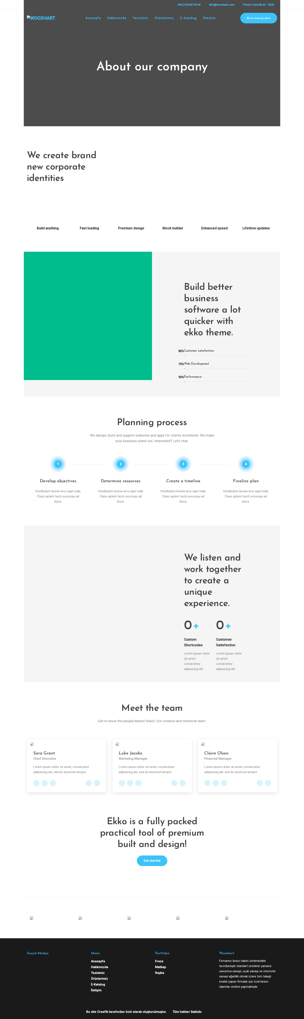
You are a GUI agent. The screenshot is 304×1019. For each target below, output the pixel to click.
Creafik (102, 1012)
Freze (159, 961)
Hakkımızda (116, 18)
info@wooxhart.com (221, 4)
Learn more (129, 874)
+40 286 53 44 (97, 783)
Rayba (159, 973)
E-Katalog (188, 18)
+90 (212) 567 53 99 (188, 4)
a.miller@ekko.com (89, 783)
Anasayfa (93, 18)
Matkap (160, 967)
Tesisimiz (140, 18)
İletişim (209, 18)
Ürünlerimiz (164, 18)
